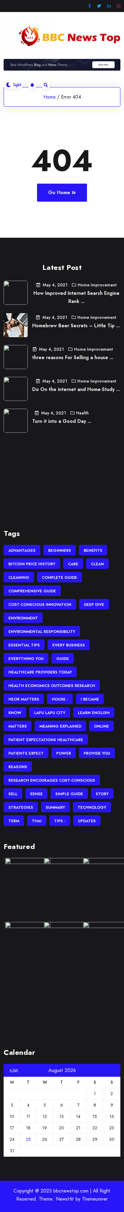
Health (82, 413)
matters (17, 726)
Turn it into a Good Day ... (61, 421)
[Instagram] (118, 6)
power (63, 753)
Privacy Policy (42, 463)
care (73, 564)
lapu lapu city (49, 713)
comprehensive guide (32, 591)
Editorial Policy (82, 486)
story (102, 794)
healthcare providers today (40, 672)
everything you (26, 658)
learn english (94, 713)
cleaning (18, 577)
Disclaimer (87, 451)
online (101, 726)
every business (68, 645)
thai (37, 821)
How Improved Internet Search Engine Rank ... (76, 297)
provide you (97, 753)
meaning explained (60, 726)
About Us (59, 451)
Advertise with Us (41, 475)
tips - (59, 821)
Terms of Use (80, 475)
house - (60, 699)
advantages (22, 550)
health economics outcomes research (51, 685)
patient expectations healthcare (45, 740)
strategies (20, 807)
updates (87, 821)
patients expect (26, 753)
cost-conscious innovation (39, 604)
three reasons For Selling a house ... (72, 357)
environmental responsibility (41, 631)
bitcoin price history (31, 564)
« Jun (14, 1070)
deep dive (94, 604)
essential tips (24, 645)
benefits (93, 550)
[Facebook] (89, 6)
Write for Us (76, 463)
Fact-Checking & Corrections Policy (58, 498)
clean (97, 564)
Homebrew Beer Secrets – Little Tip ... (76, 325)
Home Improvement (97, 285)
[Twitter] (99, 6)
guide (62, 658)
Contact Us (30, 451)
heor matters (23, 699)
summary (55, 807)
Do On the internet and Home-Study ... (76, 389)
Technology (92, 807)
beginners (59, 550)
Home (49, 96)
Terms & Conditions (40, 486)
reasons (17, 767)
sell (12, 794)
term (13, 821)
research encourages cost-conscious (51, 780)
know (14, 713)
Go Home (59, 192)
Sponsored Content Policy (62, 509)
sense (36, 794)
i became (90, 699)
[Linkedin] (109, 6)
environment (23, 618)
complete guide (59, 577)
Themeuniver (95, 1198)
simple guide (69, 794)
